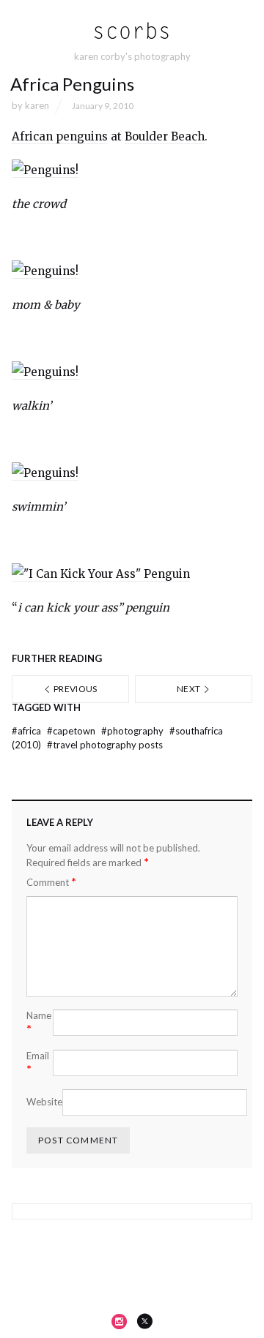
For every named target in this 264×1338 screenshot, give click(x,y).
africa (27, 731)
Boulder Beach (165, 136)
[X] (144, 1321)
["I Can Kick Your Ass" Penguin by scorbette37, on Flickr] (101, 574)
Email (37, 1063)
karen (37, 105)
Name (38, 1023)
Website (44, 1102)
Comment (51, 882)
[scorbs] (132, 31)
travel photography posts (105, 745)
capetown (72, 731)
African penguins (60, 136)
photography (133, 731)
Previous (75, 688)
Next (189, 688)
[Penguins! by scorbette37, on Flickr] (45, 170)
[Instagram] (119, 1321)
